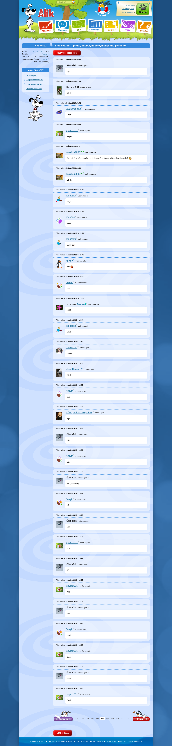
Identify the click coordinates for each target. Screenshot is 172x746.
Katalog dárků (111, 741)
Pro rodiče (61, 741)
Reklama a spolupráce (130, 741)
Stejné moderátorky (34, 80)
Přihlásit (143, 12)
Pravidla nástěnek (34, 89)
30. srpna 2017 (38, 52)
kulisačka (45, 62)
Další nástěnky (35, 70)
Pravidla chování (89, 741)
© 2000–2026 (37, 741)
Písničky (100, 741)
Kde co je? (51, 741)
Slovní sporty (31, 75)
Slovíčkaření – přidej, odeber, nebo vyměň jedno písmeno (90, 45)
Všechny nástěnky (34, 84)
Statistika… (62, 733)
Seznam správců (74, 741)
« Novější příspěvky (66, 53)
